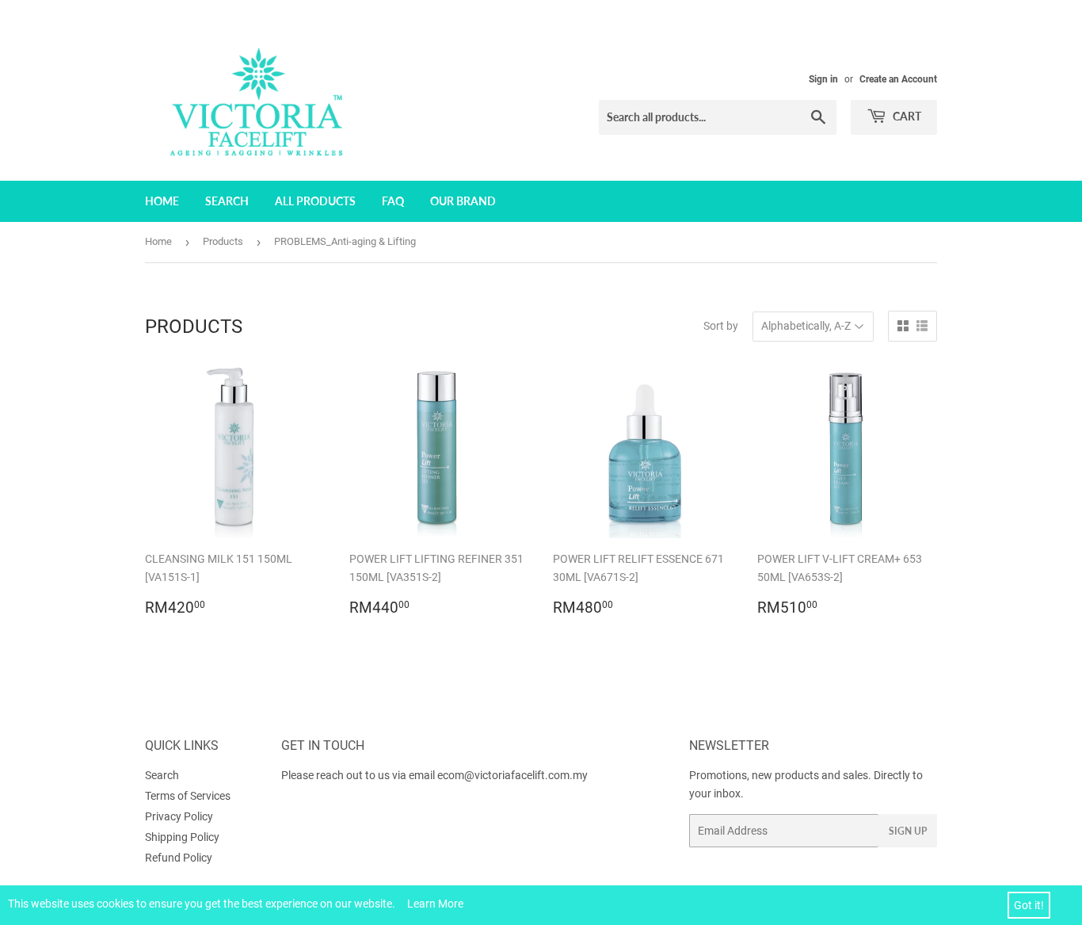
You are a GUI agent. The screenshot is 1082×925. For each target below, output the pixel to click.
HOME (162, 201)
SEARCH (227, 201)
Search (162, 775)
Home (158, 241)
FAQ (393, 201)
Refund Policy (178, 857)
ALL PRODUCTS (315, 201)
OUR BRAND (463, 201)
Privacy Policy (179, 816)
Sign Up (908, 831)
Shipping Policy (182, 837)
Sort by (720, 325)
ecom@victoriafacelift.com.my (512, 775)
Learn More (435, 903)
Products (223, 241)
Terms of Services (187, 795)
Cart (905, 116)
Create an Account (898, 79)
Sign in (823, 79)
